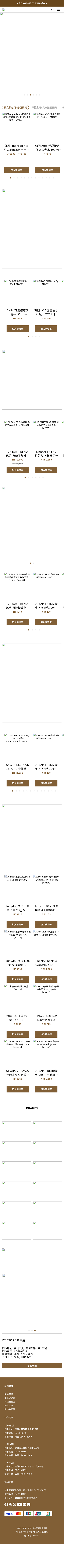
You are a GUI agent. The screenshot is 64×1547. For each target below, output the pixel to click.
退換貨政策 (9, 1397)
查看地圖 (32, 1365)
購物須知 (8, 1394)
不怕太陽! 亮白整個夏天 (44, 107)
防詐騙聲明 (9, 1409)
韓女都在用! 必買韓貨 (15, 107)
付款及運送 (9, 1401)
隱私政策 (8, 1405)
